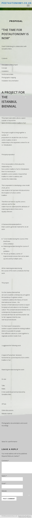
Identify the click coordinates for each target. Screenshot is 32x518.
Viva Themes (27, 517)
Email (4, 483)
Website (4, 491)
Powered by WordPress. (24, 515)
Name (4, 476)
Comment (5, 461)
